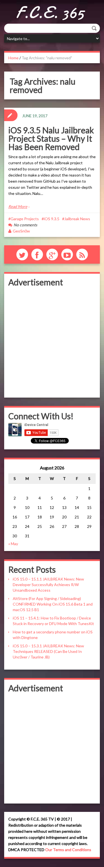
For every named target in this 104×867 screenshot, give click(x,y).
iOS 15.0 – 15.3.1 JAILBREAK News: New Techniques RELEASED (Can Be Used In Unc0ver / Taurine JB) (48, 651)
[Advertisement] (52, 341)
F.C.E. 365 (50, 12)
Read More (17, 206)
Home (13, 57)
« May (13, 543)
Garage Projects (25, 218)
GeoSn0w (21, 231)
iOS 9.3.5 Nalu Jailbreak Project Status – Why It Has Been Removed (51, 138)
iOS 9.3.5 (51, 218)
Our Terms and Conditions (68, 849)
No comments (25, 224)
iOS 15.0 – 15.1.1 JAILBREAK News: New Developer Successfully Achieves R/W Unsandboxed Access (48, 584)
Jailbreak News (77, 218)
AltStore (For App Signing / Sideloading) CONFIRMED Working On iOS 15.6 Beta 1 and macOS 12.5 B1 (53, 604)
